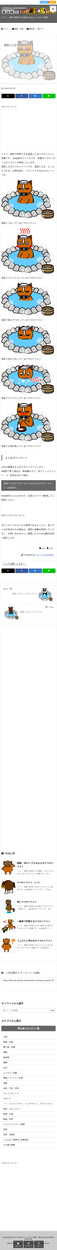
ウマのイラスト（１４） (29, 882)
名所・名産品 (9, 1134)
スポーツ (7, 1098)
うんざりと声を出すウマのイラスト (34, 940)
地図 (5, 1083)
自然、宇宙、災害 (11, 1088)
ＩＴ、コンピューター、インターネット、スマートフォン (28, 1103)
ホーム (6, 29)
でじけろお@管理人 (45, 555)
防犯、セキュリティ (12, 1109)
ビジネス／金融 (10, 1073)
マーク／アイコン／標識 (14, 1124)
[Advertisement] (24, 128)
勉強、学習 (8, 1119)
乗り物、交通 (9, 1047)
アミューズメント (11, 1093)
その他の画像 (9, 1145)
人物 (5, 1036)
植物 (5, 1052)
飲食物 (6, 1057)
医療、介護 (8, 1114)
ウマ (42, 29)
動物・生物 (18, 29)
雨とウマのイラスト (27, 901)
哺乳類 (31, 29)
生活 (5, 1067)
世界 (5, 1129)
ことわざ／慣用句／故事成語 (15, 1139)
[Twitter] (8, 96)
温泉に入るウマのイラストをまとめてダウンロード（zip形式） (27, 485)
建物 (5, 1062)
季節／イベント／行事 (13, 1078)
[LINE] (49, 96)
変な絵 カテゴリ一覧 (28, 1028)
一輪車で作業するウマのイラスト (33, 921)
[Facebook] (21, 96)
